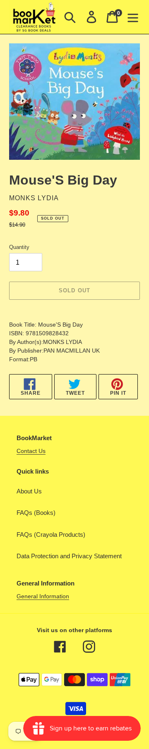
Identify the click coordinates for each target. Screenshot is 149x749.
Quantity (19, 247)
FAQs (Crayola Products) (51, 534)
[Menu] (133, 17)
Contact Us (31, 451)
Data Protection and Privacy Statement (69, 555)
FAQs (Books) (36, 512)
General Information (43, 596)
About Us (29, 491)
